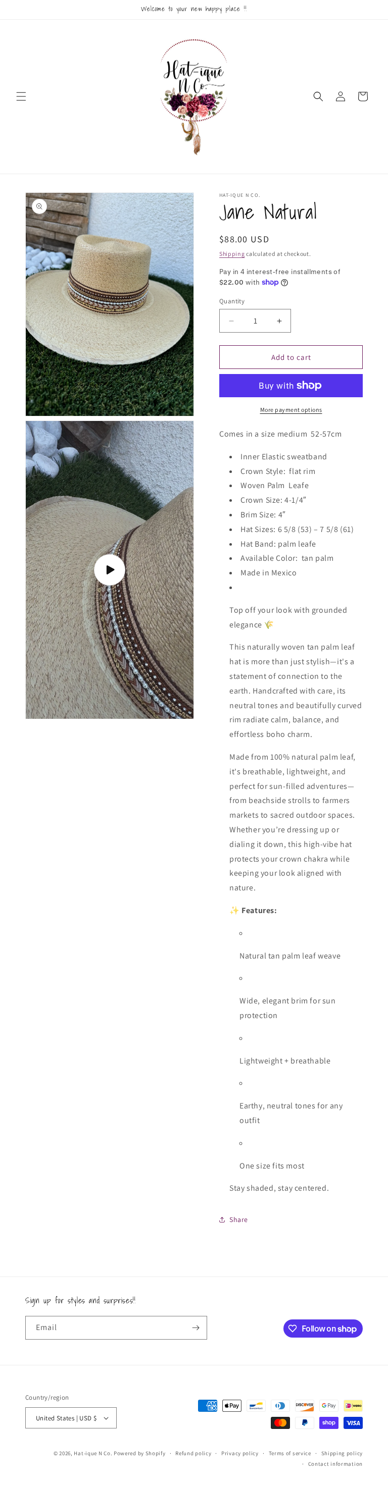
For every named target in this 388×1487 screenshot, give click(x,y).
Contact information (335, 1463)
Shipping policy (342, 1453)
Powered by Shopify (140, 1453)
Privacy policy (240, 1453)
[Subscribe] (195, 1328)
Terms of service (290, 1453)
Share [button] (238, 1219)
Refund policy (193, 1453)
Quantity (232, 301)
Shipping (232, 253)
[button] (21, 96)
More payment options (291, 409)
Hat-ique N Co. (93, 1453)
